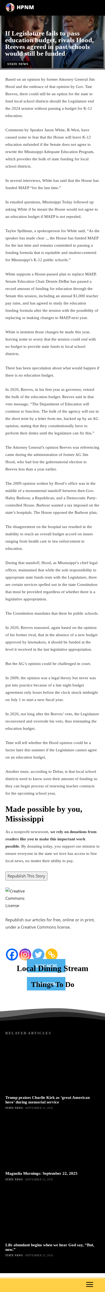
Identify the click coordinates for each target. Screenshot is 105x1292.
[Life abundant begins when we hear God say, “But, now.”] (52, 1214)
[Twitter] (38, 954)
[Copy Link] (52, 954)
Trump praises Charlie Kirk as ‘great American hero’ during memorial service (47, 1099)
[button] (52, 834)
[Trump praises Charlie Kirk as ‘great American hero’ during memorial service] (52, 1066)
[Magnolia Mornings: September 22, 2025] (52, 1142)
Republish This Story (26, 876)
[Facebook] (12, 954)
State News (17, 64)
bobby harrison (44, 72)
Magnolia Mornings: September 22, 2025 (41, 1173)
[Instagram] (25, 954)
